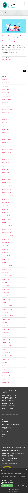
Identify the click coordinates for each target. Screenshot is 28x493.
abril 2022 (6, 252)
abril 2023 (6, 212)
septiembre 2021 (8, 276)
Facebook (5, 434)
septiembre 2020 (8, 316)
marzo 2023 (6, 216)
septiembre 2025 (8, 116)
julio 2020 (6, 322)
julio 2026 (6, 82)
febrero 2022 (6, 259)
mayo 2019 (6, 369)
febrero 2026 (7, 99)
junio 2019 (6, 365)
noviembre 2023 (7, 189)
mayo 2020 (6, 329)
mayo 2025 (6, 129)
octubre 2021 (6, 272)
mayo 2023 (6, 209)
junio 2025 (6, 126)
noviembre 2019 (7, 349)
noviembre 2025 (8, 109)
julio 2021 (6, 282)
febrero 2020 (7, 339)
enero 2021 (6, 302)
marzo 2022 (6, 256)
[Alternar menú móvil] (25, 2)
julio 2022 (6, 242)
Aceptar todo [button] (7, 485)
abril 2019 (6, 372)
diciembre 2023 (7, 186)
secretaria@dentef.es (8, 457)
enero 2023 (6, 222)
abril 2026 (6, 92)
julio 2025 (6, 122)
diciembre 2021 (7, 266)
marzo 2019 (6, 375)
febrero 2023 (6, 219)
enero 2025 (6, 142)
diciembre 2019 (7, 346)
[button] (14, 489)
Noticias (14, 57)
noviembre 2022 (7, 229)
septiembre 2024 (8, 156)
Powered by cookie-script (14, 491)
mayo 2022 (6, 249)
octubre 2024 (7, 152)
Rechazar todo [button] (20, 485)
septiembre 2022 (8, 236)
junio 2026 (6, 86)
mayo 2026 (6, 89)
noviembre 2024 (8, 149)
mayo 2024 (6, 169)
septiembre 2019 (8, 355)
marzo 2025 (6, 136)
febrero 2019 (6, 379)
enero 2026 (6, 102)
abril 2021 (6, 292)
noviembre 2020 (8, 309)
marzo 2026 (6, 96)
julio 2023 (6, 202)
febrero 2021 (6, 299)
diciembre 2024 (7, 146)
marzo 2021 (6, 296)
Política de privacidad (8, 405)
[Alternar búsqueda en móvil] (21, 2)
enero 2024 (6, 182)
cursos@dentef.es (19, 453)
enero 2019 (6, 382)
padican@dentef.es (7, 460)
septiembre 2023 (8, 196)
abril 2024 (6, 172)
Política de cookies (7, 408)
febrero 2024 (7, 179)
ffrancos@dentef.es (18, 447)
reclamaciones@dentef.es (9, 463)
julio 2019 (6, 362)
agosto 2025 (6, 119)
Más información (6, 59)
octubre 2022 (7, 232)
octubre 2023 (7, 192)
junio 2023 (6, 206)
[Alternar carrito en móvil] (25, 4)
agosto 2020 (6, 319)
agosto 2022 (6, 239)
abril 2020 (6, 332)
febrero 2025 (7, 139)
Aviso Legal (5, 407)
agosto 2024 (6, 159)
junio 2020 (6, 326)
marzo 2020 (6, 336)
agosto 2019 (6, 359)
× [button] (26, 469)
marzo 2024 (6, 176)
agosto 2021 (6, 279)
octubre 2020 (7, 312)
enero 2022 (6, 262)
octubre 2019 (6, 352)
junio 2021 (6, 286)
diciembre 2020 (7, 306)
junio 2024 (6, 166)
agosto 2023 (6, 199)
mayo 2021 (6, 289)
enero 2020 (6, 342)
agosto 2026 (6, 79)
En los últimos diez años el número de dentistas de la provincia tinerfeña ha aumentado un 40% (11, 39)
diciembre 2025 (7, 106)
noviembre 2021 (7, 269)
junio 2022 (6, 246)
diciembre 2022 (7, 226)
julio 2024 (6, 162)
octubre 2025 (7, 112)
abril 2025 (6, 132)
